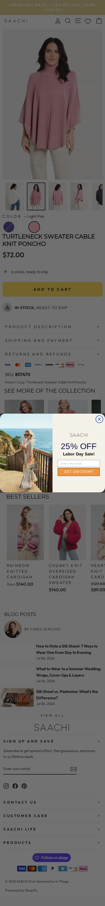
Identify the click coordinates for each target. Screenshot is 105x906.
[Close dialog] (99, 419)
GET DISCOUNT (78, 472)
